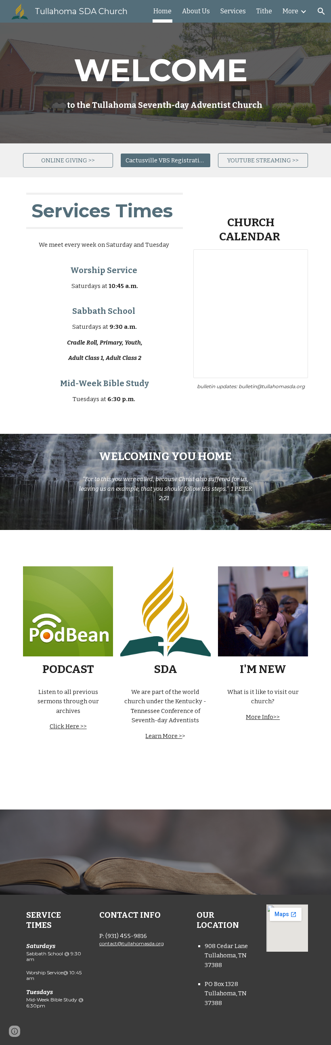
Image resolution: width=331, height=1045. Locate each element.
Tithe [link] (264, 11)
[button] (321, 11)
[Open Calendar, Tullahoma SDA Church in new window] (292, 259)
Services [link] (233, 11)
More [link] (290, 11)
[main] (165, 83)
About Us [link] (196, 11)
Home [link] (162, 11)
